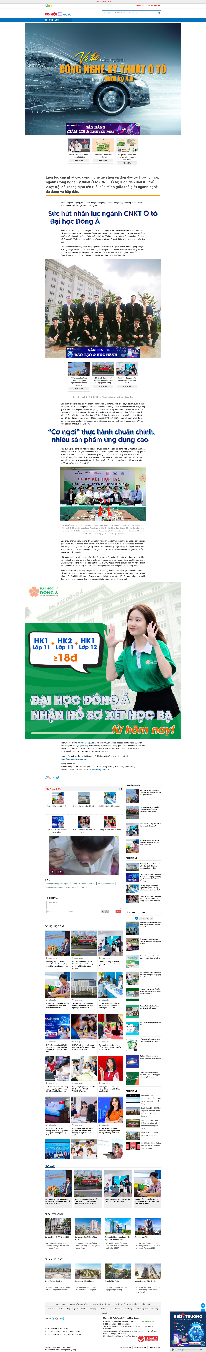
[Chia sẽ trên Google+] (49, 777)
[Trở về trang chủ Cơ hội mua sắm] (203, 1305)
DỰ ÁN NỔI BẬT (53, 1259)
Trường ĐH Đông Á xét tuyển (57, 883)
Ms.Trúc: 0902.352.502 (71, 1331)
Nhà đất (60, 1309)
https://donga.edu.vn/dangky (74, 759)
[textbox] (137, 13)
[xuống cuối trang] (203, 1311)
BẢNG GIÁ (146, 1304)
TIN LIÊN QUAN (133, 785)
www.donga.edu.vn (100, 769)
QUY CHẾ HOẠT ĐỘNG (79, 1304)
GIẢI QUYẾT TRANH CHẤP (126, 1304)
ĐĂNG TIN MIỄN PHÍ (104, 2)
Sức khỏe (118, 1309)
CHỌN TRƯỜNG (54, 1214)
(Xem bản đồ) (150, 1321)
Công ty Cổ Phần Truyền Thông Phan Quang (121, 1318)
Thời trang (128, 1309)
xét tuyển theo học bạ (106, 883)
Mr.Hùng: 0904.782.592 (53, 1334)
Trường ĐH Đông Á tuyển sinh (83, 883)
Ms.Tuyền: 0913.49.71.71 (73, 1334)
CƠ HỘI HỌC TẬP (54, 926)
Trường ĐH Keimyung (54, 887)
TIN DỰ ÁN (140, 6)
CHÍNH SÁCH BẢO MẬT (102, 1304)
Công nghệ (93, 1309)
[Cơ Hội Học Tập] (58, 15)
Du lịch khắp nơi (72, 1309)
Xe (110, 1309)
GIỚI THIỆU (61, 1304)
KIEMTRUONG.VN (154, 6)
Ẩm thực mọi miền (141, 1309)
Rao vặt (104, 1313)
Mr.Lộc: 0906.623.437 (53, 1331)
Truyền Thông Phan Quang (61, 1347)
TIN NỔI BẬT (131, 1091)
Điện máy (51, 1309)
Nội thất (103, 1309)
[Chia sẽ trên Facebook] (54, 1319)
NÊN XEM (50, 1165)
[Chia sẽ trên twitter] (53, 777)
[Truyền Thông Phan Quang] (48, 7)
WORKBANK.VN (154, 1347)
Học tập (84, 887)
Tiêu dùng (154, 1309)
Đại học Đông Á (84, 743)
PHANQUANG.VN (125, 1347)
